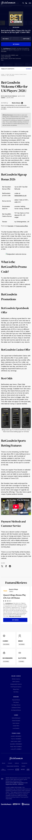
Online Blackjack (16, 718)
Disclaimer (24, 763)
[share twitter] (2, 566)
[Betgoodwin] (16, 18)
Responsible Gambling (13, 766)
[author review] (10, 103)
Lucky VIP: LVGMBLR (16, 749)
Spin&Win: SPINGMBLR (16, 744)
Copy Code (26, 38)
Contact (10, 763)
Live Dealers (16, 728)
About (3, 763)
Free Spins (16, 702)
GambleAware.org (7, 48)
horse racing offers (22, 226)
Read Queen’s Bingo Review (15, 616)
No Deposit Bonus (16, 710)
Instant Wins (16, 725)
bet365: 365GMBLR (16, 736)
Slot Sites (16, 692)
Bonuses (16, 696)
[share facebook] (6, 566)
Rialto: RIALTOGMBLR (16, 746)
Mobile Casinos (16, 679)
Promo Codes (16, 733)
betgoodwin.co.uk (20, 195)
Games (16, 715)
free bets (10, 226)
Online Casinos (16, 676)
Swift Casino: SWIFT (16, 741)
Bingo (11, 591)
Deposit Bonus (16, 700)
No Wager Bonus (16, 705)
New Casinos (16, 681)
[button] (23, 3)
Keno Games (16, 723)
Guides (23, 766)
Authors (17, 763)
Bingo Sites (16, 689)
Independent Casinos (16, 684)
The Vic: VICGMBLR (16, 738)
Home (2, 74)
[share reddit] (10, 566)
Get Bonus (16, 44)
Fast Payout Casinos (16, 686)
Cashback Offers (16, 707)
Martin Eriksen (16, 103)
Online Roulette (16, 720)
